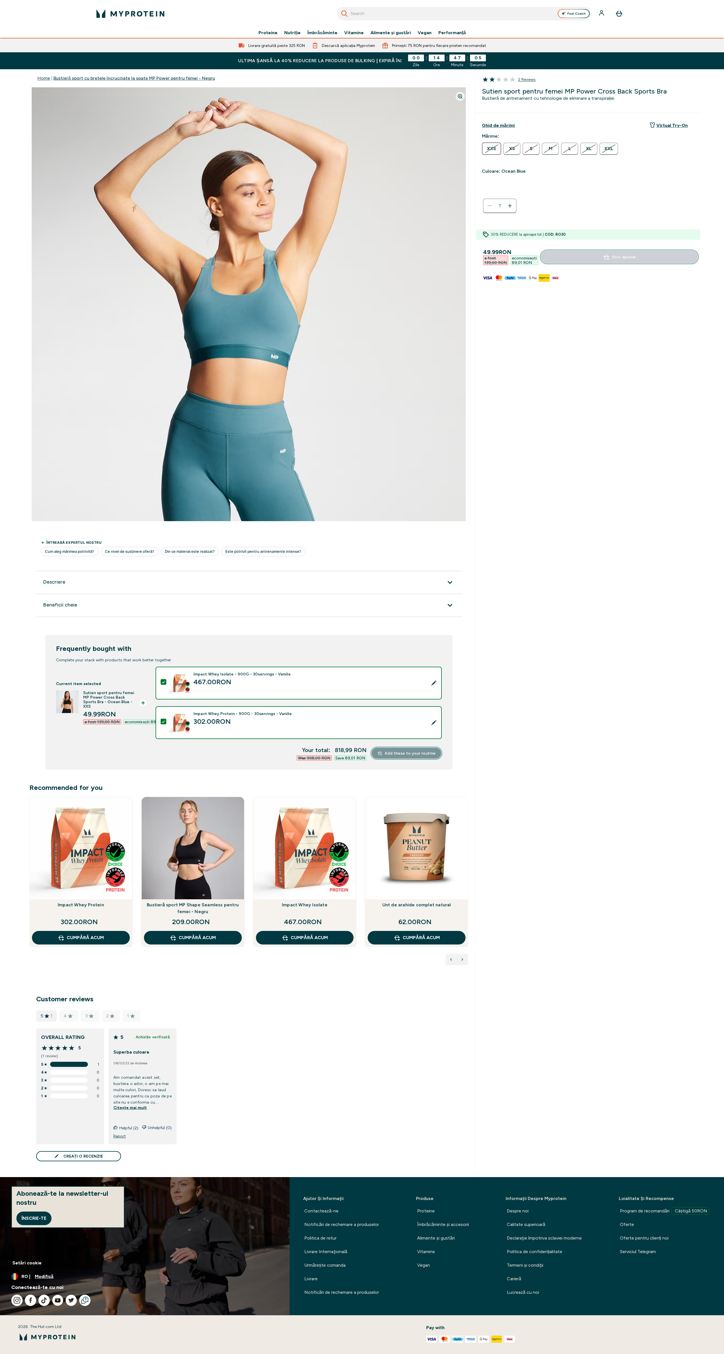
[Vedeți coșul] (619, 13)
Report (119, 1136)
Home (43, 78)
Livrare (311, 1278)
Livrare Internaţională (325, 1251)
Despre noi (518, 1210)
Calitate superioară (526, 1224)
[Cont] (602, 14)
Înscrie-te (33, 1218)
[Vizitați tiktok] (44, 1300)
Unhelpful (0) (160, 1127)
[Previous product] (451, 959)
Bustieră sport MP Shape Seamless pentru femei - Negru (193, 908)
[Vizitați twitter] (71, 1300)
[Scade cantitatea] (489, 206)
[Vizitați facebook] (30, 1300)
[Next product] (462, 959)
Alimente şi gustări (390, 33)
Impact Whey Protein (81, 904)
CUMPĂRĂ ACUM (85, 937)
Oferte (627, 1224)
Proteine (267, 33)
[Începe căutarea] (344, 13)
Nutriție (292, 33)
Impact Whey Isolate (304, 904)
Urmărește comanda (325, 1265)
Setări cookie (27, 1262)
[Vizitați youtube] (57, 1300)
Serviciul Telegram (638, 1251)
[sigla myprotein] (130, 13)
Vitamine (354, 33)
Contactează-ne (321, 1210)
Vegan (425, 33)
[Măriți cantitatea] (510, 206)
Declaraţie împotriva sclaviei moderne (544, 1238)
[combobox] (464, 13)
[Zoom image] (460, 96)
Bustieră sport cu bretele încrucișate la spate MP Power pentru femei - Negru (134, 78)
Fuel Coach (576, 14)
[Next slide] (467, 884)
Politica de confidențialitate (534, 1251)
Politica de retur (320, 1238)
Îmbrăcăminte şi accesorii (443, 1224)
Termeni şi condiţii (525, 1265)
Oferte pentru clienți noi (644, 1238)
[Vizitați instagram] (17, 1300)
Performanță (452, 33)
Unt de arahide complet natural (416, 904)
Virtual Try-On (672, 125)
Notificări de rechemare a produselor (341, 1224)
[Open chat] (84, 1300)
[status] (500, 206)
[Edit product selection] (434, 683)
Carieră (514, 1278)
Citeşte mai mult (130, 1107)
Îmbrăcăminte (322, 33)
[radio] (491, 148)
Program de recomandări (663, 1210)
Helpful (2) (128, 1128)
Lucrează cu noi (523, 1292)
